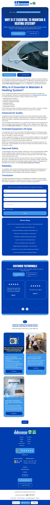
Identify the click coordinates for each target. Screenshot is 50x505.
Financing (22, 445)
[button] (34, 502)
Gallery (21, 441)
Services (21, 437)
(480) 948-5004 (25, 469)
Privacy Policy (13, 498)
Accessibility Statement (30, 498)
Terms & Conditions (21, 498)
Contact (35, 161)
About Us (29, 441)
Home (10, 12)
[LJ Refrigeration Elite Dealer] (22, 4)
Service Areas (22, 443)
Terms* (11, 209)
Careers (29, 439)
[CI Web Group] (30, 495)
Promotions (29, 437)
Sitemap (37, 498)
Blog (14, 12)
